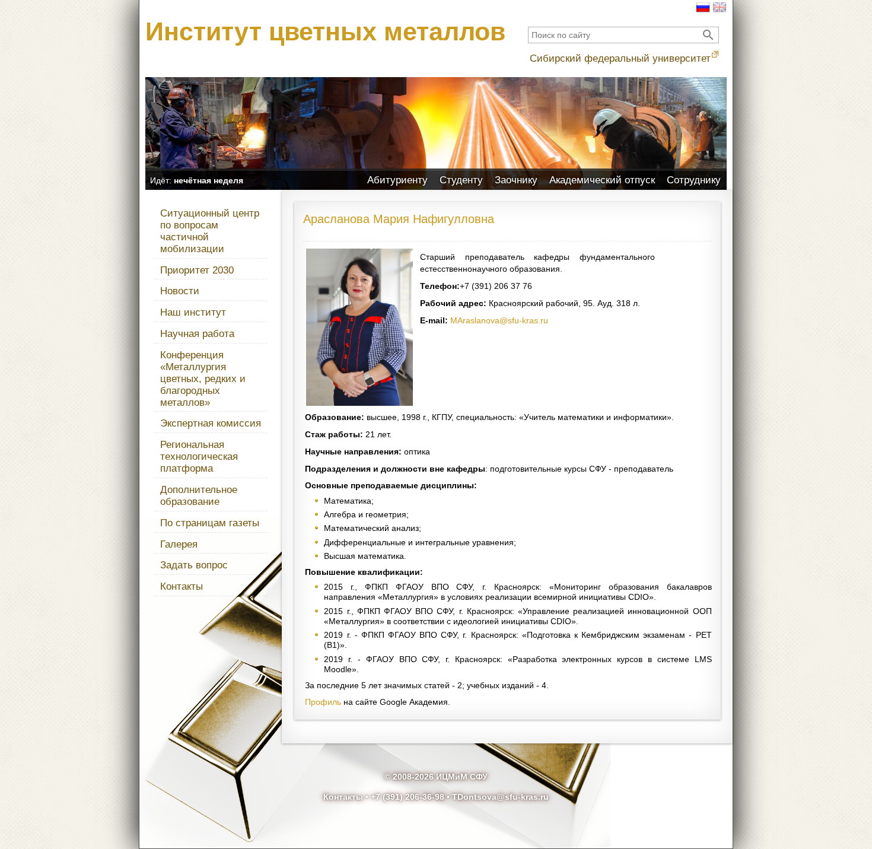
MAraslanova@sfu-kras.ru (499, 320)
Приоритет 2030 (197, 270)
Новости (179, 291)
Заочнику (516, 180)
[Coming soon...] (719, 11)
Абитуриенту (397, 180)
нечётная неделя (208, 180)
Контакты (181, 586)
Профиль (323, 702)
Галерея (179, 544)
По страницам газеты (209, 523)
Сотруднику (694, 180)
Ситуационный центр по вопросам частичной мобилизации (209, 231)
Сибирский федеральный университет (620, 58)
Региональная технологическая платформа (199, 456)
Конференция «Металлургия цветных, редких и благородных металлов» (203, 378)
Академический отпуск (602, 180)
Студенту (461, 180)
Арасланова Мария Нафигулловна (398, 218)
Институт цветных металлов (325, 31)
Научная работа (197, 333)
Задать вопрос (194, 565)
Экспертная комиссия (210, 423)
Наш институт (193, 312)
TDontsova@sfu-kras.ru (500, 797)
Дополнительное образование (198, 495)
